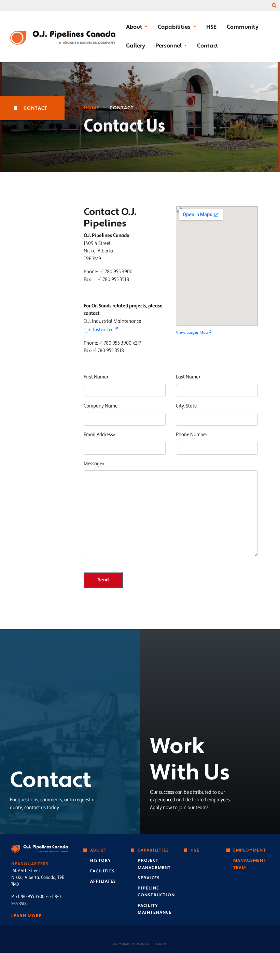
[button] (274, 5)
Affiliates (103, 881)
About (98, 850)
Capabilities (153, 850)
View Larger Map (192, 332)
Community (242, 26)
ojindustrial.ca (99, 330)
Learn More (26, 916)
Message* (94, 463)
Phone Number (191, 434)
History (100, 860)
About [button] (134, 26)
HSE (211, 26)
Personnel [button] (169, 45)
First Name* (96, 377)
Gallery (135, 45)
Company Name (100, 406)
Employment (249, 850)
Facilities (102, 871)
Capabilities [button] (175, 26)
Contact (207, 45)
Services (149, 878)
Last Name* (188, 377)
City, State (186, 406)
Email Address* (99, 434)
